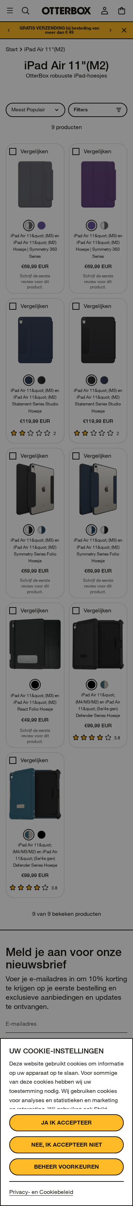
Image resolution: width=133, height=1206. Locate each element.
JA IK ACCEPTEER (66, 1122)
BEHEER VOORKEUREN (66, 1166)
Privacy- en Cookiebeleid (41, 1192)
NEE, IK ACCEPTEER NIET (66, 1144)
